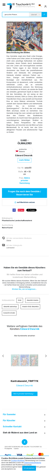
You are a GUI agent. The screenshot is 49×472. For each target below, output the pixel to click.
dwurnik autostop (10, 306)
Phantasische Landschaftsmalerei (17, 220)
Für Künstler (9, 420)
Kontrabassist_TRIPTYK (24, 381)
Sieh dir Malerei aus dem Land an (20, 432)
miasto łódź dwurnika (30, 306)
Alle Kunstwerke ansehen (24, 336)
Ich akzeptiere (29, 468)
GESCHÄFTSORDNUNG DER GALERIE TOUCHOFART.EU (23, 446)
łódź (19, 300)
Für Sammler (9, 414)
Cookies (16, 448)
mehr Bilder (24, 160)
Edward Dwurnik (23, 155)
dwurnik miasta (32, 300)
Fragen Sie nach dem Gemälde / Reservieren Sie (24, 193)
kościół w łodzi (9, 313)
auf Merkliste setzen (26, 202)
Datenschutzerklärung (32, 463)
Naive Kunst (7, 228)
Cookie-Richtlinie (17, 460)
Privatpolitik (8, 448)
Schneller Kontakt (12, 426)
